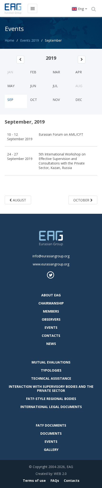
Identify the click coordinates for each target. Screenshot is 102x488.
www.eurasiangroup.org (51, 264)
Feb (33, 72)
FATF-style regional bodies (51, 398)
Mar (56, 72)
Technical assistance (51, 378)
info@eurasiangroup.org (51, 256)
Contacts (51, 335)
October (81, 200)
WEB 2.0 (60, 473)
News (51, 343)
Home (9, 40)
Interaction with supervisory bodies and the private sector (51, 388)
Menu (32, 8)
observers (51, 319)
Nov (56, 99)
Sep (10, 99)
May (10, 86)
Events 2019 (29, 40)
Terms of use (34, 480)
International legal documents (51, 406)
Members (51, 311)
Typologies (51, 370)
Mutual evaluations (51, 362)
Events (51, 327)
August (19, 200)
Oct (33, 99)
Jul (55, 86)
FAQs (55, 480)
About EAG (51, 295)
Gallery (51, 449)
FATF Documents (51, 425)
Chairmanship (51, 303)
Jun (33, 86)
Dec (78, 99)
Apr (78, 72)
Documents (51, 433)
